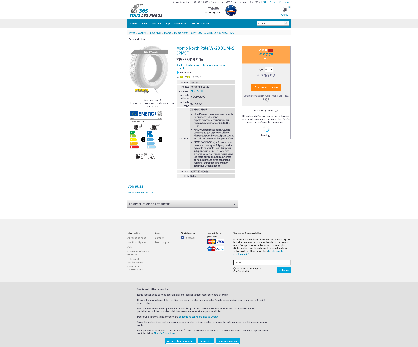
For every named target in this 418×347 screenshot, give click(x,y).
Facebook (189, 237)
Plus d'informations (164, 333)
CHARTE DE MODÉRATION (135, 268)
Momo (167, 32)
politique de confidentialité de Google (199, 316)
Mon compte (285, 2)
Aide (265, 2)
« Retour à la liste (136, 39)
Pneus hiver (155, 32)
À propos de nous (176, 23)
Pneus (133, 23)
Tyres (132, 32)
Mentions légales (136, 242)
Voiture (142, 32)
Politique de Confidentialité (135, 260)
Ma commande (200, 23)
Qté (261, 69)
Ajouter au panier (266, 87)
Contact (273, 2)
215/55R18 (196, 90)
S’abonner (284, 270)
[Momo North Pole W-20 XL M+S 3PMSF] (149, 68)
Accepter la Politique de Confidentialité (247, 270)
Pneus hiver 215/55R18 (140, 192)
